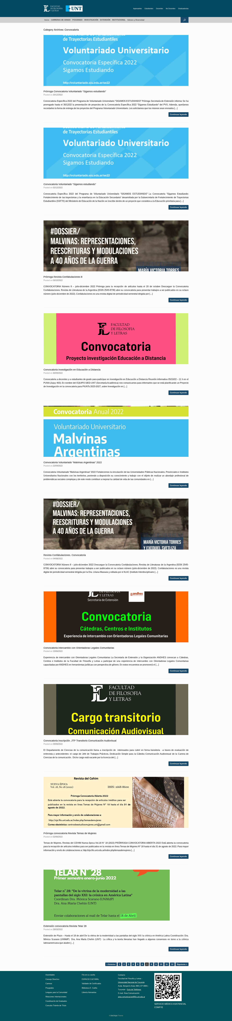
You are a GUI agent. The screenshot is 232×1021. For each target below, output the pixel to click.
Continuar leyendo (178, 114)
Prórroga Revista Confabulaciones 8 (63, 277)
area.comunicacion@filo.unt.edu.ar (131, 997)
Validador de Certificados (91, 984)
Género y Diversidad (135, 20)
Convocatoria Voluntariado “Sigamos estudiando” (70, 184)
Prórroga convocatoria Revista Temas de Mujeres (70, 833)
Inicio (46, 20)
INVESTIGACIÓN (91, 20)
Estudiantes (149, 9)
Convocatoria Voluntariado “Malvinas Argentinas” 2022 (73, 462)
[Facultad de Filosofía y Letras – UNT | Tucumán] (63, 8)
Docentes (159, 9)
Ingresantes (137, 9)
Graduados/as (183, 9)
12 (172, 964)
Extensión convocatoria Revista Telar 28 (65, 926)
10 (161, 964)
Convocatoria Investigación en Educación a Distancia (72, 369)
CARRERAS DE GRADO (60, 20)
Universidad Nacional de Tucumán (131, 982)
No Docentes (170, 9)
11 (167, 964)
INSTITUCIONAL (119, 20)
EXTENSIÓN (105, 20)
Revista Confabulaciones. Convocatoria (65, 555)
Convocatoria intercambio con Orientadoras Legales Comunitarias (79, 648)
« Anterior (111, 964)
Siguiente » (182, 964)
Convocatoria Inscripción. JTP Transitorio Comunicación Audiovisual (80, 740)
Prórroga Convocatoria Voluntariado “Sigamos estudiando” (75, 91)
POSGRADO (77, 20)
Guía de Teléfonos (134, 990)
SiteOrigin (114, 1015)
